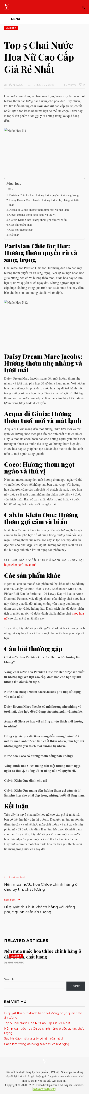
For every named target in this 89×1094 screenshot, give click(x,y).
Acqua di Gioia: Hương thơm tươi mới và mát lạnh (39, 210)
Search (9, 979)
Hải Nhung (16, 962)
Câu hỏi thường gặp (20, 230)
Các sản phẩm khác (20, 225)
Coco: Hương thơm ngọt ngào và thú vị (32, 214)
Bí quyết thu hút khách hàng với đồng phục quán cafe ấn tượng (39, 909)
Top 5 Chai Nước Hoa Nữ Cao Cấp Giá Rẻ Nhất (37, 1023)
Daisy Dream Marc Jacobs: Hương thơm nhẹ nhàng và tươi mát (44, 202)
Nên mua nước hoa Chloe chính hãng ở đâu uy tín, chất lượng (40, 887)
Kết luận (14, 235)
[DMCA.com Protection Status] (44, 1090)
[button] (12, 19)
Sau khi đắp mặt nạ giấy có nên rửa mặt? (33, 1038)
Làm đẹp (11, 28)
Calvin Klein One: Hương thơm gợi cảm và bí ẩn (38, 220)
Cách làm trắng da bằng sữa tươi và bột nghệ (37, 1044)
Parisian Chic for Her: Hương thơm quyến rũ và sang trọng (44, 195)
